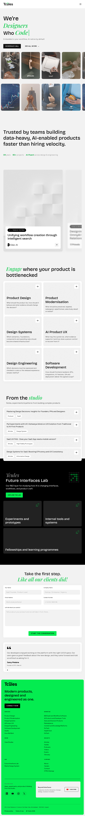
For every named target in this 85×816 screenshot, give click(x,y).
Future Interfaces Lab (12, 763)
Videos (46, 750)
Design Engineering (11, 726)
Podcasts (47, 747)
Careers (46, 766)
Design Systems (10, 721)
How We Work (9, 733)
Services (7, 711)
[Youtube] (12, 793)
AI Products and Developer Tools (55, 718)
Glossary (47, 755)
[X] (24, 793)
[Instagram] (18, 793)
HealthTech (48, 731)
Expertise (47, 711)
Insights (47, 738)
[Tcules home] (11, 684)
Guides (46, 745)
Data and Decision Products (53, 721)
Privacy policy (9, 811)
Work (6, 738)
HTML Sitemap (49, 771)
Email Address (9, 597)
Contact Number (48, 597)
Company (47, 759)
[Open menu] (80, 4)
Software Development (12, 728)
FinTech (46, 728)
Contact (47, 768)
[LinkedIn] (7, 793)
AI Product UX (9, 723)
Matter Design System (12, 766)
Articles (46, 742)
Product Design (10, 716)
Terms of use (20, 811)
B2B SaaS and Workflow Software (55, 716)
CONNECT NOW (12, 706)
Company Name (48, 587)
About (46, 763)
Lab (6, 759)
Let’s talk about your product (12, 607)
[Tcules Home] (8, 4)
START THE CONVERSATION (42, 633)
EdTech (46, 733)
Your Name (8, 587)
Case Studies (9, 742)
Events (46, 752)
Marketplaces (48, 723)
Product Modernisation (12, 718)
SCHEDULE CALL (12, 46)
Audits (7, 731)
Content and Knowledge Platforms (55, 726)
